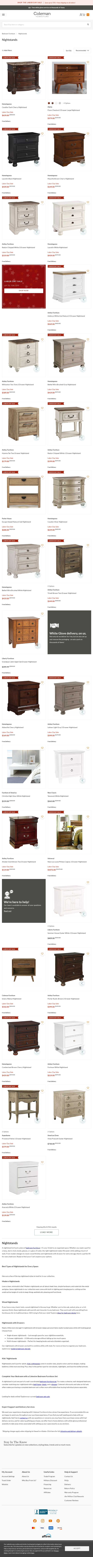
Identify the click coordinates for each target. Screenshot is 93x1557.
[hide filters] (7, 51)
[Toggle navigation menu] (3, 15)
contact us (24, 1418)
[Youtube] (50, 1522)
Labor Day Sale (7, 112)
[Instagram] (43, 1522)
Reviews (71, 1500)
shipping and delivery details (71, 1431)
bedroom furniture (33, 1248)
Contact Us (56, 7)
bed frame (37, 1384)
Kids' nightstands (33, 1364)
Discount (50, 1480)
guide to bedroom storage (20, 1349)
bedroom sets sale (43, 1396)
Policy (69, 1488)
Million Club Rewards (74, 1496)
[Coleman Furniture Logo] (42, 15)
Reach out (7, 911)
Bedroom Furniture (8, 34)
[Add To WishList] (42, 62)
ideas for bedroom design (66, 1313)
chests (44, 1384)
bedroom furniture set (48, 1381)
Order (6, 1480)
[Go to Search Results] (88, 25)
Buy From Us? (29, 1480)
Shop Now (24, 290)
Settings (8, 1476)
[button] (80, 14)
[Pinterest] (58, 1522)
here (32, 1553)
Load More (46, 1232)
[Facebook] (35, 1522)
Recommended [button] (81, 50)
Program (49, 1476)
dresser (54, 1384)
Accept (77, 1548)
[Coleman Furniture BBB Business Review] (46, 1514)
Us (25, 1476)
